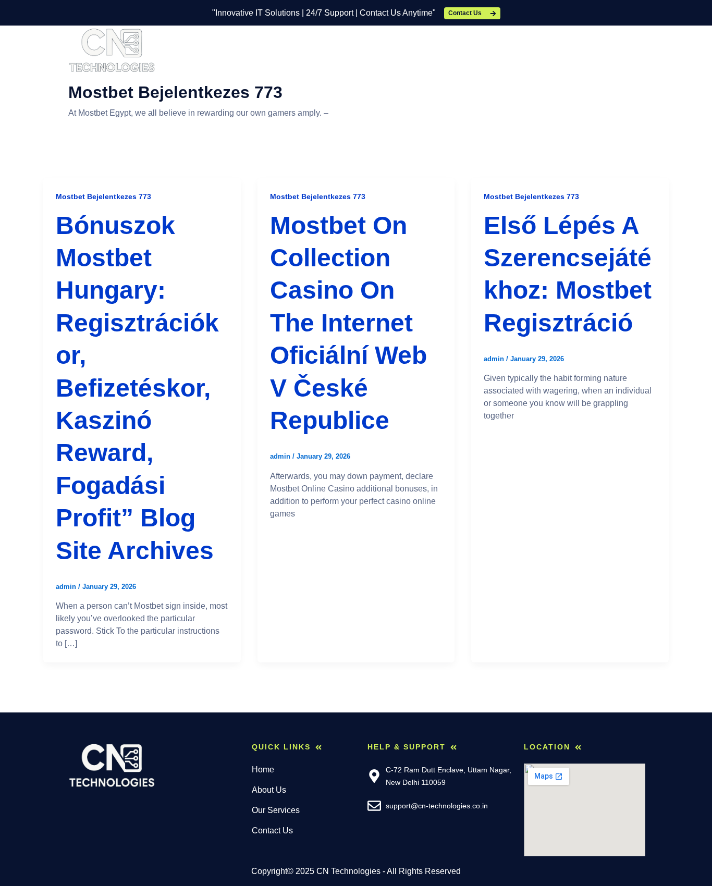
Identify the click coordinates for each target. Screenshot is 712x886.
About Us (286, 49)
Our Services (351, 49)
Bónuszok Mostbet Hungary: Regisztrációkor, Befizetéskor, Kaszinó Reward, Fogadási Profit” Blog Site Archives (137, 388)
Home (235, 49)
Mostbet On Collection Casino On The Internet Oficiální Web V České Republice (348, 323)
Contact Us (420, 49)
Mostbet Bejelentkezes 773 (103, 196)
